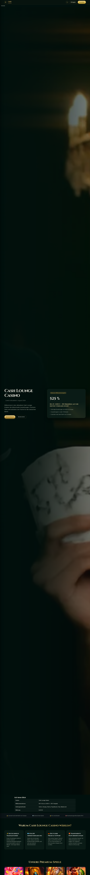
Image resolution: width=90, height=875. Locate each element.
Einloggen (73, 2)
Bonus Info (21, 417)
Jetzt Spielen (10, 417)
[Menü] (5, 2)
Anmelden (81, 2)
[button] (67, 2)
